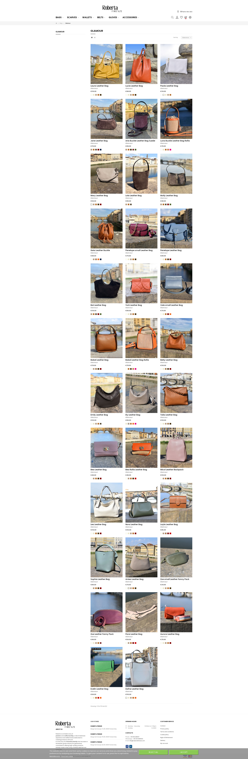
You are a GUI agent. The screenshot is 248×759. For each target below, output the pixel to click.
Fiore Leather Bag (133, 634)
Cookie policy (164, 734)
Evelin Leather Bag (99, 689)
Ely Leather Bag (132, 415)
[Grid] (92, 37)
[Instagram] (130, 746)
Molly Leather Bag (169, 196)
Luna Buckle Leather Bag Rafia (175, 141)
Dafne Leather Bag (134, 689)
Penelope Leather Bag (171, 250)
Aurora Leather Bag (169, 634)
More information (55, 756)
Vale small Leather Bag (171, 305)
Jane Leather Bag (99, 141)
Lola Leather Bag (133, 196)
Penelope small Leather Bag (139, 250)
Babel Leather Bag (99, 360)
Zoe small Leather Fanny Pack (174, 579)
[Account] (177, 17)
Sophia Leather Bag (100, 579)
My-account (164, 743)
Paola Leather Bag (169, 86)
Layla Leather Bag (169, 524)
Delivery (162, 740)
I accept (184, 752)
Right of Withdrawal (166, 737)
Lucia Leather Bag (134, 86)
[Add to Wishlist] (119, 47)
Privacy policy (164, 729)
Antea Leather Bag (134, 579)
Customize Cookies (67, 756)
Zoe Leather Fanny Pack (102, 634)
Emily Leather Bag (99, 415)
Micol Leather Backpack (171, 470)
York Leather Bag (133, 305)
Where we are (186, 12)
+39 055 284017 (134, 737)
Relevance (186, 37)
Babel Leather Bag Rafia (137, 360)
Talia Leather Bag (168, 415)
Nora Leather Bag (133, 524)
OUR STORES (95, 721)
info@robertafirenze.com (137, 740)
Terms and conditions (167, 731)
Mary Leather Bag (99, 196)
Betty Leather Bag (168, 360)
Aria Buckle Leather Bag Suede (140, 141)
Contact (162, 726)
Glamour (60, 32)
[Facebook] (127, 746)
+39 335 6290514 (138, 739)
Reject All (153, 752)
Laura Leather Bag (99, 86)
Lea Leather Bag (98, 524)
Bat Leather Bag (98, 305)
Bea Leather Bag (99, 470)
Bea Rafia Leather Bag (136, 470)
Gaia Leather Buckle (100, 250)
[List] (94, 37)
